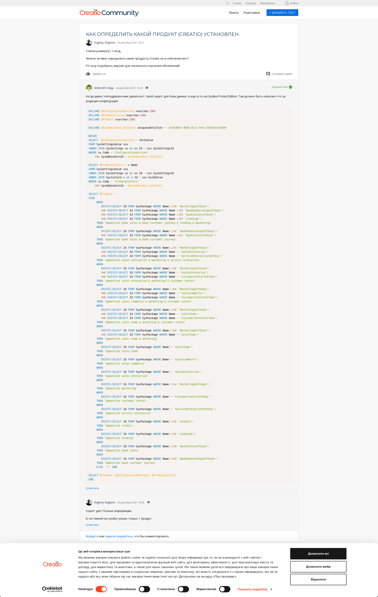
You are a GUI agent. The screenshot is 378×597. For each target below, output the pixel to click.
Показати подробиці (252, 589)
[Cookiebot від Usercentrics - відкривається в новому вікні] (52, 589)
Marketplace (267, 3)
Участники (251, 12)
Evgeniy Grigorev (104, 42)
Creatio (237, 3)
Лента (233, 12)
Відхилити (318, 579)
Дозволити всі (318, 553)
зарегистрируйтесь (119, 536)
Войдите (92, 536)
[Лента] (109, 14)
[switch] (144, 589)
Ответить (92, 488)
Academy (250, 3)
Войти (294, 3)
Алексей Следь (104, 88)
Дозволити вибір (318, 566)
